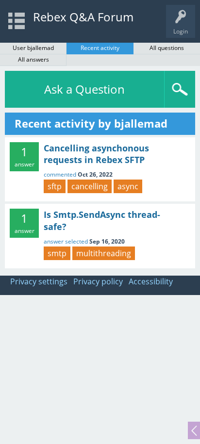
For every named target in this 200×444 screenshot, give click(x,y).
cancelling (89, 186)
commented (60, 174)
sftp (55, 186)
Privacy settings (38, 281)
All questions (167, 48)
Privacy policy (98, 281)
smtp (57, 253)
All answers (33, 59)
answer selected (66, 241)
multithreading (103, 253)
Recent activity (100, 48)
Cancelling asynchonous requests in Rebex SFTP (96, 153)
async (127, 186)
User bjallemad (33, 48)
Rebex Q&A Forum (83, 17)
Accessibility (151, 281)
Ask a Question (84, 89)
